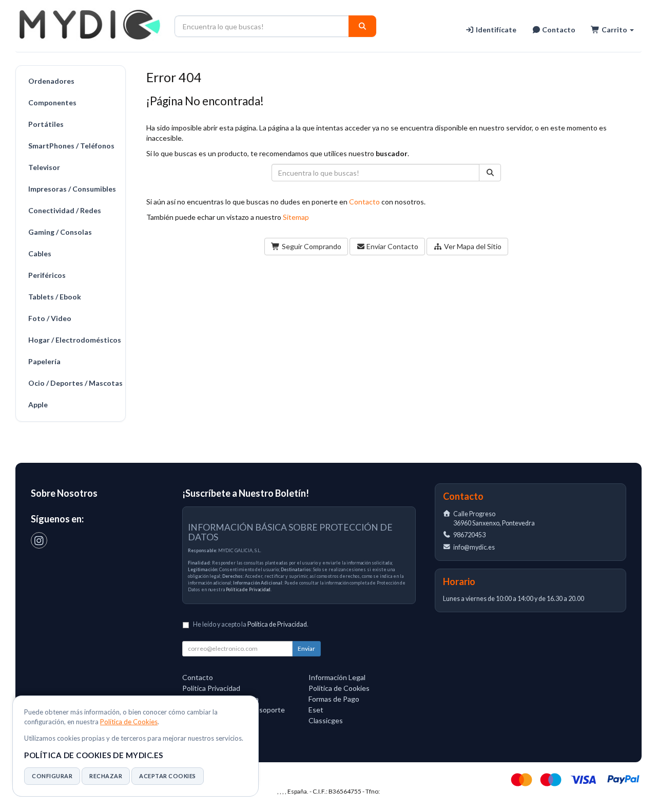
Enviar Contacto (391, 246)
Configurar (52, 776)
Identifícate (495, 29)
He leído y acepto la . (250, 624)
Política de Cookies (129, 722)
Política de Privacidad (248, 589)
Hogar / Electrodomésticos (74, 339)
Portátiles (46, 124)
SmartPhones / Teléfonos (71, 145)
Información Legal (336, 677)
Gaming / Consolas (60, 232)
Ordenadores (51, 81)
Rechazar (105, 776)
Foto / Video (49, 318)
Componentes (52, 102)
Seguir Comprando (310, 246)
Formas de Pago (333, 698)
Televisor (44, 167)
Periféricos (47, 275)
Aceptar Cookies (167, 776)
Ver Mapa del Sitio (471, 246)
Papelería (44, 361)
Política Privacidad (211, 688)
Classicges (325, 720)
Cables (39, 253)
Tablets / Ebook (54, 296)
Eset (315, 709)
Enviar (306, 648)
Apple (38, 404)
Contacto (557, 29)
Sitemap (296, 217)
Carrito (614, 29)
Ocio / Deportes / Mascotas (74, 383)
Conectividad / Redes (64, 210)
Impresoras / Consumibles (72, 188)
